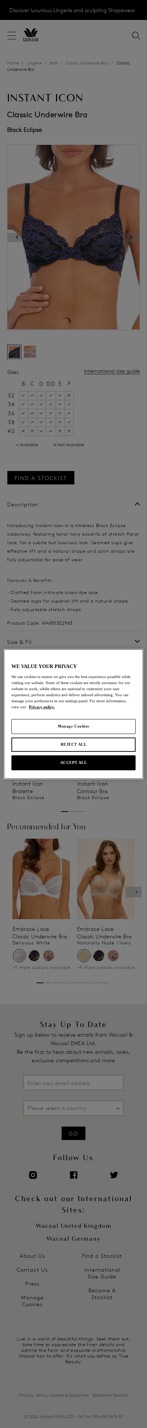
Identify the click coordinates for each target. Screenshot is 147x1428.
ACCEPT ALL (73, 762)
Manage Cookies (73, 726)
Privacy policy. (42, 707)
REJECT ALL (74, 744)
